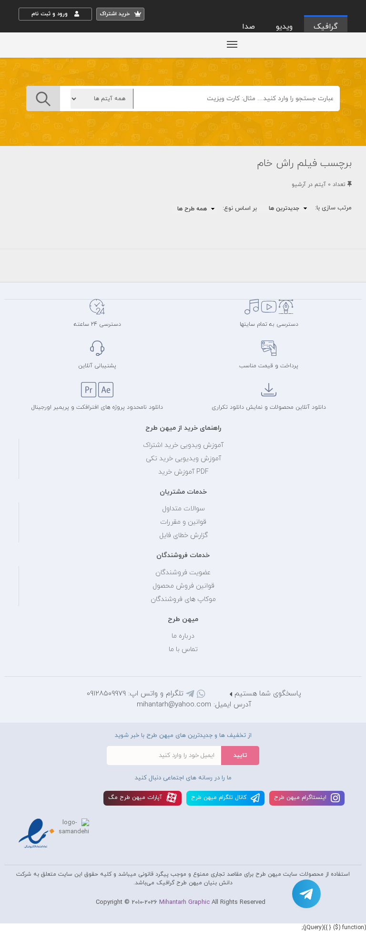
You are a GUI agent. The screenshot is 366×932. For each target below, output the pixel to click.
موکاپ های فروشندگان (183, 599)
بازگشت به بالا (42, 266)
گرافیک (326, 26)
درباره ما (183, 636)
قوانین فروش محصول (183, 585)
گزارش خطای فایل (183, 535)
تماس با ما (183, 649)
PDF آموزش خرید (183, 471)
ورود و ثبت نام (50, 14)
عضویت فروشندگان (183, 572)
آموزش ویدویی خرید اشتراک (183, 445)
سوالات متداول (183, 508)
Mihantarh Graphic (184, 902)
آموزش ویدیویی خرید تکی (183, 458)
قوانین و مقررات (183, 522)
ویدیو (284, 26)
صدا (248, 26)
